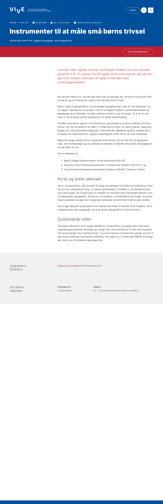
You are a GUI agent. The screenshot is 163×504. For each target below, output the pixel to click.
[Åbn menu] (150, 10)
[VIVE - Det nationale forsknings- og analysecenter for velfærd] (30, 10)
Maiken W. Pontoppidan (43, 41)
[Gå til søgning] (144, 10)
